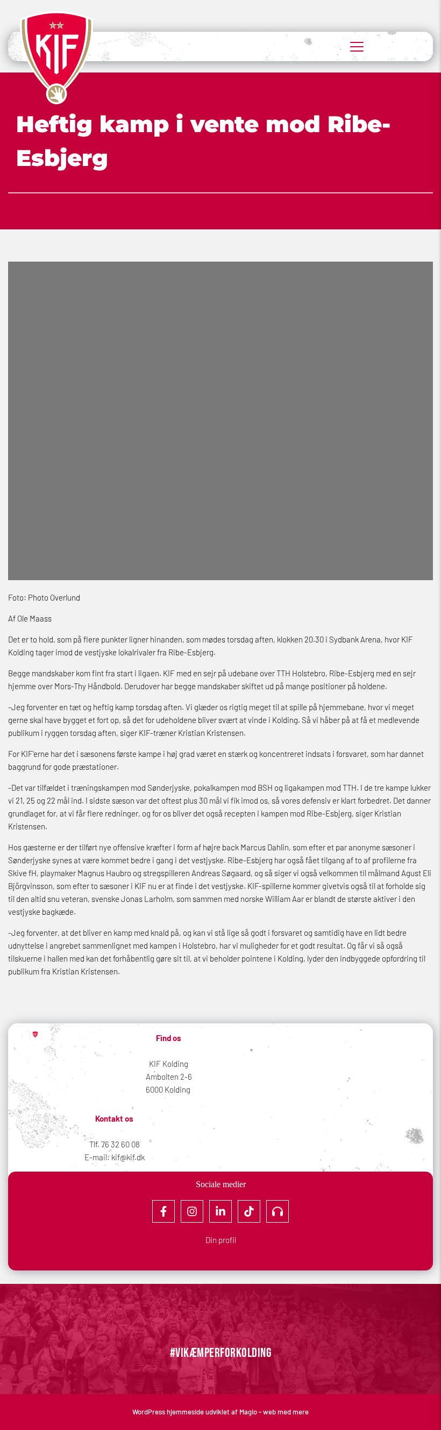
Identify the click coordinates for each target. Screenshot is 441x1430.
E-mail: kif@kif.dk (114, 1157)
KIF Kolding (168, 1063)
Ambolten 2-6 (169, 1076)
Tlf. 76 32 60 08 (114, 1144)
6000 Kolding (169, 1089)
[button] (357, 46)
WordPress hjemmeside (168, 1411)
